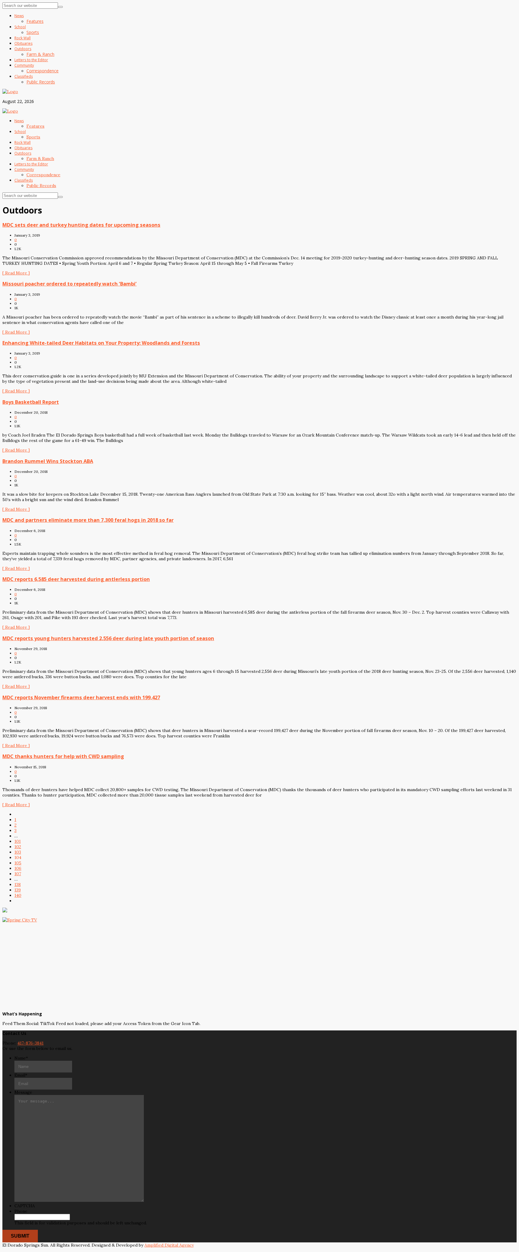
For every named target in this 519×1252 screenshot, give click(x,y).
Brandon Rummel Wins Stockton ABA (47, 461)
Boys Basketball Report (30, 402)
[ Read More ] (16, 273)
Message (23, 1092)
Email (20, 1075)
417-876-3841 (30, 1043)
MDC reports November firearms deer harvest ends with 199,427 (81, 697)
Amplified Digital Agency (169, 1245)
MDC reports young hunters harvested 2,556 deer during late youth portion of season (108, 638)
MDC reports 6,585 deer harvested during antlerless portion (76, 579)
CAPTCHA (24, 1205)
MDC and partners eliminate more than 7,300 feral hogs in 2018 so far (88, 520)
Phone (20, 1211)
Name (21, 1058)
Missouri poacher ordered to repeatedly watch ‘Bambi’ (69, 283)
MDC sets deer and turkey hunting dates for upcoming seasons (81, 225)
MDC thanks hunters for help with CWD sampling (63, 756)
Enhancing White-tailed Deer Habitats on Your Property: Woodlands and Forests (101, 343)
